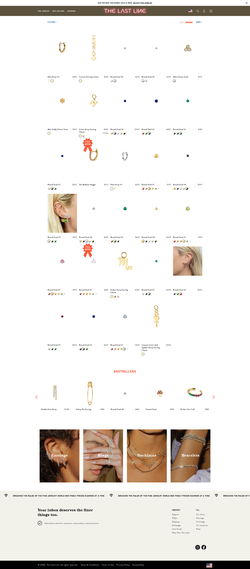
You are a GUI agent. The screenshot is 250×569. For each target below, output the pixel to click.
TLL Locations (202, 525)
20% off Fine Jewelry (142, 3)
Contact (176, 510)
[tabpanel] (125, 397)
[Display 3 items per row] (181, 22)
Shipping (175, 521)
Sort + (199, 22)
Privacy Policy (123, 564)
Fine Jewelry (43, 11)
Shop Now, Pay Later (181, 532)
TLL (197, 510)
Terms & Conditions (90, 564)
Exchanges (176, 525)
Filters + (52, 22)
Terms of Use (108, 564)
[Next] (213, 397)
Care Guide (177, 529)
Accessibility (138, 564)
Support (175, 514)
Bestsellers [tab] (125, 371)
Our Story (200, 514)
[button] (197, 547)
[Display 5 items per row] (189, 22)
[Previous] (36, 397)
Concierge (200, 521)
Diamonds (71, 11)
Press (198, 529)
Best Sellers (58, 11)
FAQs (174, 518)
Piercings (200, 518)
